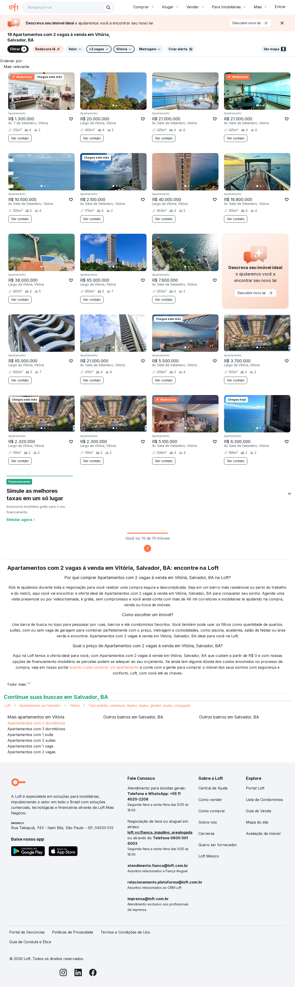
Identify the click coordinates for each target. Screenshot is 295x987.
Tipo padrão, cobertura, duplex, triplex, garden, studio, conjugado (140, 705)
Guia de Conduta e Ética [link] (30, 942)
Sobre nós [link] (207, 822)
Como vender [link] (210, 799)
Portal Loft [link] (255, 788)
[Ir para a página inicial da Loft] (15, 7)
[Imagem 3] (47, 105)
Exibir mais (16, 684)
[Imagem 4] (51, 105)
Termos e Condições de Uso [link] (125, 932)
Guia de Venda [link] (258, 811)
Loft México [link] (208, 856)
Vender (192, 7)
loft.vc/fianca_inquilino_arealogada (159, 832)
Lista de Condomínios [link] (264, 799)
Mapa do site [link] (257, 822)
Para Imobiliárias (226, 7)
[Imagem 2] (44, 105)
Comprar (141, 7)
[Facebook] (93, 973)
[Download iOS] (63, 852)
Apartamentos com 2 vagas (31, 752)
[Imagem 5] (54, 105)
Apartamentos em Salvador (40, 705)
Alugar (168, 7)
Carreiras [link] (206, 833)
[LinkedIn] (78, 973)
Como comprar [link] (211, 811)
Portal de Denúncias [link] (27, 932)
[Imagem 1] (41, 105)
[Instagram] (63, 973)
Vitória (75, 705)
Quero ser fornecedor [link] (217, 844)
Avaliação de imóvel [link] (263, 833)
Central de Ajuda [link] (212, 788)
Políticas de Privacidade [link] (72, 932)
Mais (258, 7)
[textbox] (68, 7)
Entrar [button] (280, 6)
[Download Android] (28, 852)
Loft (7, 705)
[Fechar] (282, 23)
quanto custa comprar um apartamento (104, 667)
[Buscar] (108, 7)
